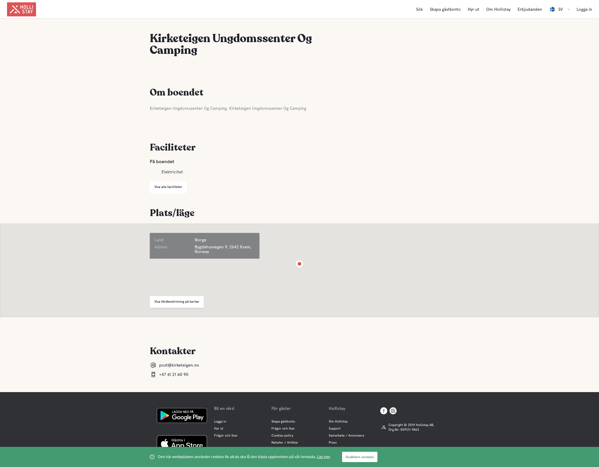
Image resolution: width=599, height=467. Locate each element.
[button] (299, 265)
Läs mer (323, 457)
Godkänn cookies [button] (360, 457)
